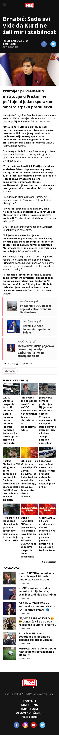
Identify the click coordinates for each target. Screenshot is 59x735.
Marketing (29, 705)
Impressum (29, 709)
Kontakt (29, 701)
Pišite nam (29, 716)
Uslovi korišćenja (29, 713)
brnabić (9, 371)
